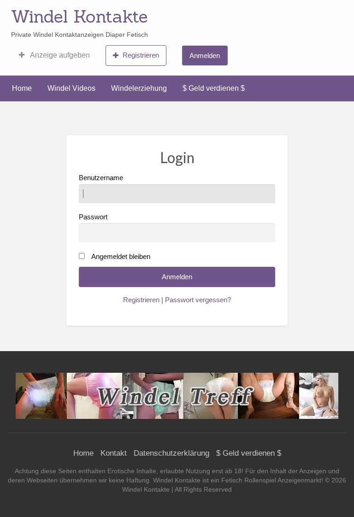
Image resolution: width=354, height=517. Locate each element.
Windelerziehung (139, 88)
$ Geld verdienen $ (214, 88)
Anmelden (204, 55)
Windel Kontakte (79, 16)
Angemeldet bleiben (120, 256)
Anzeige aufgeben (59, 55)
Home (22, 88)
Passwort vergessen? (198, 300)
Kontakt (113, 453)
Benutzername (101, 178)
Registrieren (141, 55)
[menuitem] (54, 55)
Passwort (93, 217)
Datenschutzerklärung (171, 453)
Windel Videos (71, 88)
